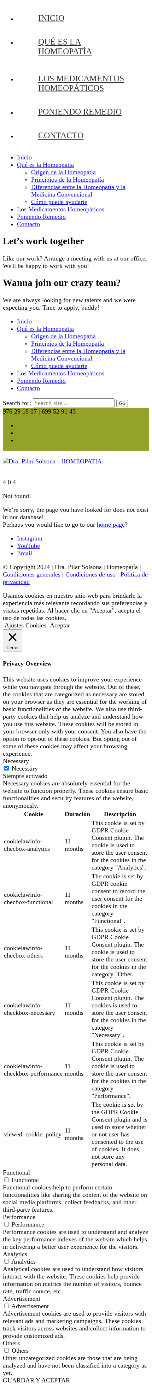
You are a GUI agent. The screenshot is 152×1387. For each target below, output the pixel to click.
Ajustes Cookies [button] (25, 625)
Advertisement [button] (21, 1298)
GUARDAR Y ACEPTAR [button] (36, 1380)
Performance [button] (19, 1217)
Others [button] (11, 1343)
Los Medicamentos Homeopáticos (81, 83)
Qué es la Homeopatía (65, 46)
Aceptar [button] (60, 625)
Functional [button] (16, 1172)
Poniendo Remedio (80, 111)
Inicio (51, 18)
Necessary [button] (16, 761)
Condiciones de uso (90, 574)
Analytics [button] (15, 1254)
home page (111, 524)
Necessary (25, 768)
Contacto (60, 135)
